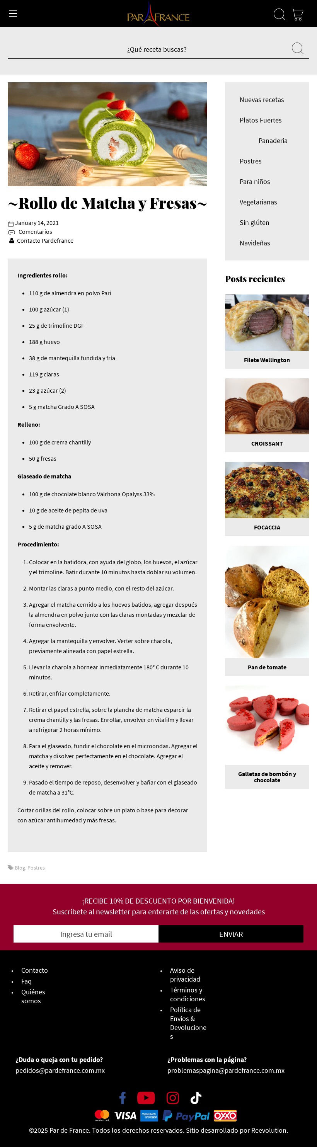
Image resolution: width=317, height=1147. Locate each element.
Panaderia (273, 140)
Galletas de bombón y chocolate (267, 777)
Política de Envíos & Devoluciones (188, 1023)
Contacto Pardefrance (45, 240)
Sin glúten (254, 222)
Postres (36, 867)
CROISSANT (267, 443)
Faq (26, 981)
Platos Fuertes (261, 120)
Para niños (255, 181)
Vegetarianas (258, 201)
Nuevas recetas (262, 99)
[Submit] (297, 48)
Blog (20, 867)
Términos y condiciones (187, 994)
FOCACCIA (267, 527)
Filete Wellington (267, 360)
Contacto (34, 970)
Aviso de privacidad (185, 975)
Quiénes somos (33, 996)
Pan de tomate (267, 667)
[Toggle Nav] (13, 13)
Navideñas (255, 242)
